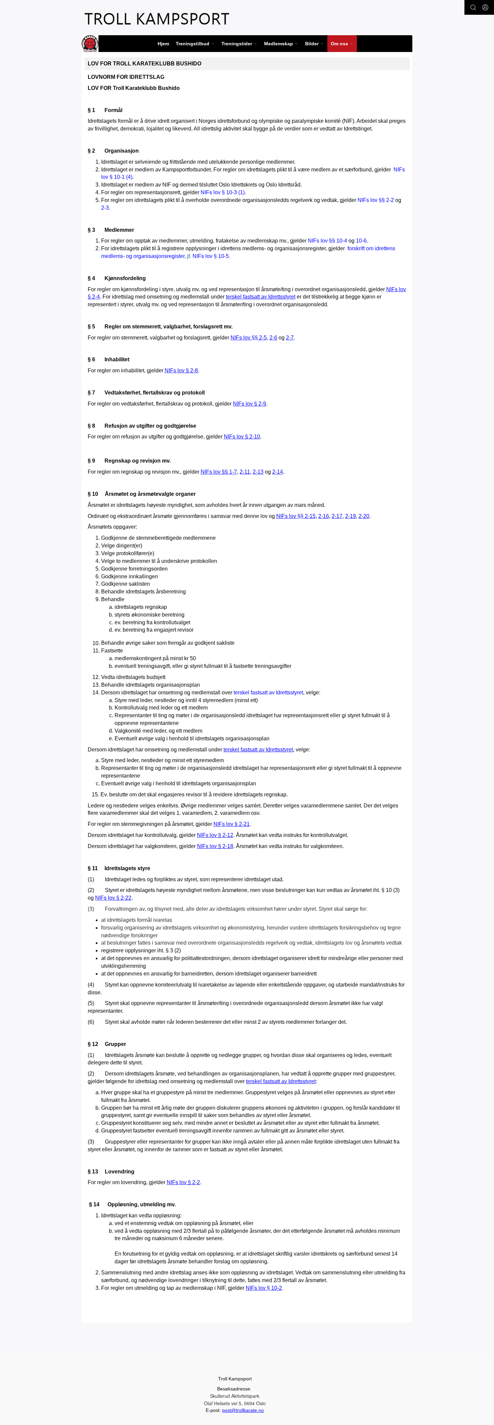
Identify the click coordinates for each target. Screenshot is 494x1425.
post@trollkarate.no (243, 1410)
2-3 (105, 208)
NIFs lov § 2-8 (181, 370)
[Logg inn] (485, 7)
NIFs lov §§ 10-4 (327, 241)
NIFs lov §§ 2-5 (249, 337)
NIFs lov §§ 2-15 (296, 516)
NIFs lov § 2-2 (183, 1182)
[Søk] (473, 7)
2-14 (277, 472)
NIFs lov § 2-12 (215, 835)
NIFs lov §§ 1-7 (219, 472)
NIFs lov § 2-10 (242, 436)
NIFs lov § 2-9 (249, 404)
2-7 (290, 337)
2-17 (337, 516)
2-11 (245, 472)
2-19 (350, 516)
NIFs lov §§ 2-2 (376, 200)
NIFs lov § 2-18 (215, 846)
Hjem (163, 43)
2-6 (273, 337)
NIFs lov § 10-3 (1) (222, 192)
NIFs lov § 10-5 (211, 256)
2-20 (364, 516)
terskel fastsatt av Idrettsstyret (260, 297)
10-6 (361, 241)
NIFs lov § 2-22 (113, 898)
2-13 (258, 472)
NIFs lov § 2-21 (231, 824)
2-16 (323, 516)
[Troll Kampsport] (157, 18)
